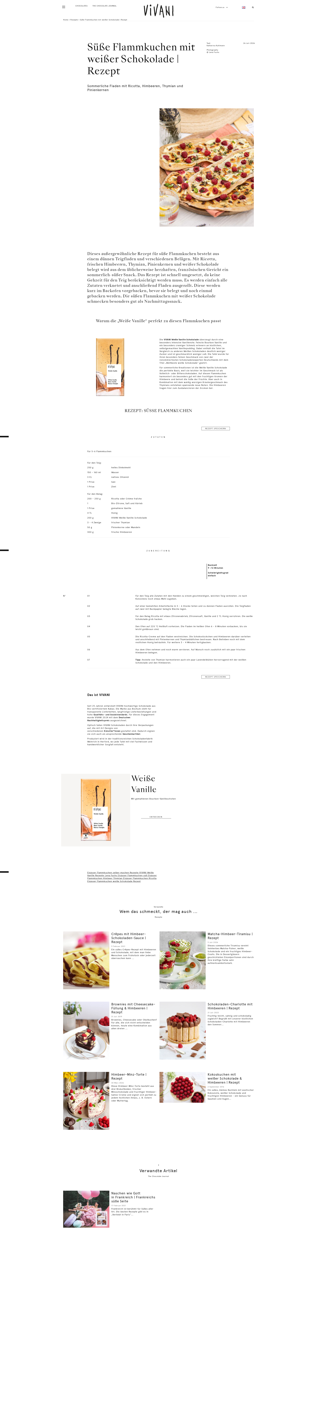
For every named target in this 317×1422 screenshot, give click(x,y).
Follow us (220, 7)
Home (65, 20)
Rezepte (74, 20)
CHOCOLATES (81, 6)
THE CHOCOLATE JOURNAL (104, 6)
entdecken (156, 817)
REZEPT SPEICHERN (215, 429)
